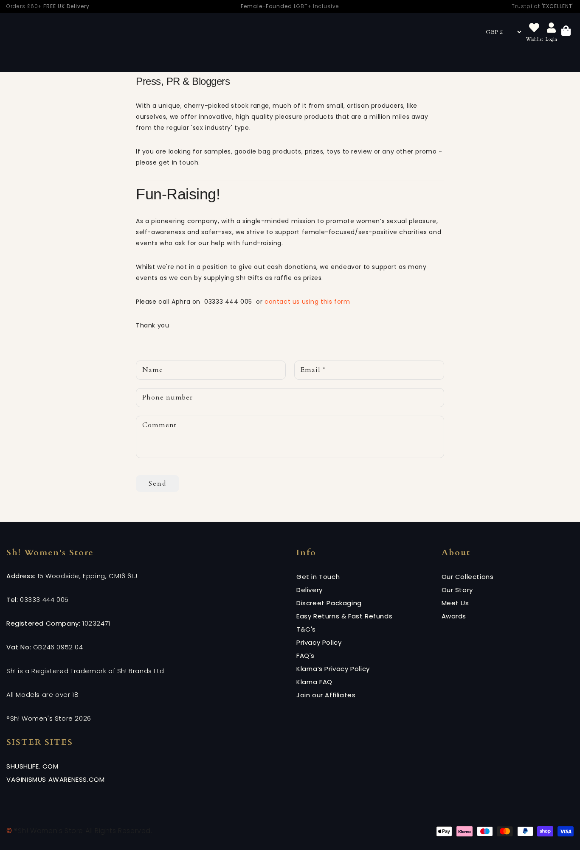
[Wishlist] (534, 28)
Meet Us (455, 602)
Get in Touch (318, 576)
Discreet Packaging (329, 602)
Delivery (309, 589)
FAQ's (305, 655)
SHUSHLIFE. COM (32, 766)
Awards (454, 616)
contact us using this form (308, 301)
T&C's (306, 629)
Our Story (457, 589)
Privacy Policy (318, 642)
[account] (551, 28)
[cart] (566, 32)
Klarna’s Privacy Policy (333, 668)
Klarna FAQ (314, 681)
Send (157, 483)
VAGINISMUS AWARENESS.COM (55, 779)
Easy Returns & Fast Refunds (344, 616)
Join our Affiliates (325, 695)
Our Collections (468, 576)
